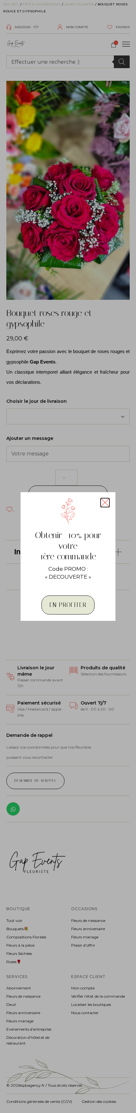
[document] (68, 556)
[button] (105, 503)
